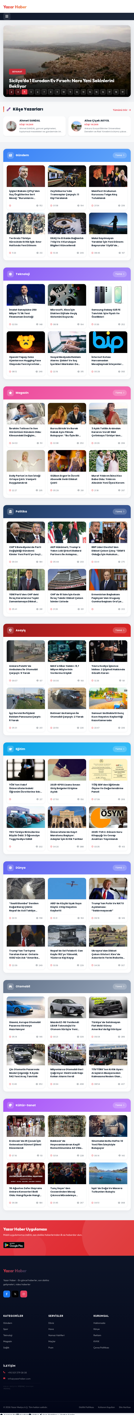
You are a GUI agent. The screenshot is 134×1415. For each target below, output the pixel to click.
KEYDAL (21, 1386)
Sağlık (6, 1347)
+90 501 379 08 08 (17, 1372)
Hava (51, 1329)
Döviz (51, 1323)
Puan (50, 1347)
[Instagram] (23, 1294)
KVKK (96, 1341)
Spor (5, 1329)
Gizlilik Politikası (86, 1407)
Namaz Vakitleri (56, 1335)
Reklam (97, 1335)
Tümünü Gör (120, 110)
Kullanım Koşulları (106, 1407)
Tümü (118, 155)
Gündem (7, 1323)
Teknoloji (7, 1335)
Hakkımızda (99, 1323)
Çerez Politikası (101, 1347)
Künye (96, 1329)
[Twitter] (15, 1294)
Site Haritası (125, 1407)
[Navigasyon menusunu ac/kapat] (6, 16)
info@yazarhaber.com (19, 1378)
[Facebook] (6, 1294)
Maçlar (52, 1341)
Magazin (7, 1341)
